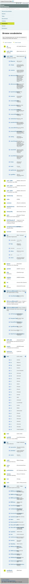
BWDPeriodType (13, 494)
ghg (8, 272)
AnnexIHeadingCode (13, 295)
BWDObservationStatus (13, 491)
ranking (12, 136)
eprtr (8, 215)
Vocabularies (4, 23)
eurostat (9, 231)
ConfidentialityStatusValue (13, 508)
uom (8, 482)
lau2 (8, 433)
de (11, 373)
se (11, 421)
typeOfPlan (13, 174)
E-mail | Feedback (5, 579)
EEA (7, 1)
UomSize (12, 540)
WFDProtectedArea (13, 550)
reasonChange (13, 141)
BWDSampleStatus (13, 497)
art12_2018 (10, 56)
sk (11, 426)
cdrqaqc (12, 64)
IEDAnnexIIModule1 (11, 291)
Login (18, 3)
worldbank (9, 570)
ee (11, 378)
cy (11, 367)
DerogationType (13, 318)
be (11, 362)
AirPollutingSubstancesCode (13, 313)
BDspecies (13, 61)
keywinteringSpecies (13, 91)
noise (8, 465)
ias (7, 282)
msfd (8, 460)
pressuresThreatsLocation (13, 131)
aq (7, 46)
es (11, 384)
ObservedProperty (13, 524)
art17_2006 (10, 180)
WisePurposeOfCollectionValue (13, 564)
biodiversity (10, 195)
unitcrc (12, 257)
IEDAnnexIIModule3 (11, 301)
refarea (12, 251)
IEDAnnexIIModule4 (11, 307)
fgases (8, 263)
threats (12, 162)
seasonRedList (13, 155)
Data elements (5, 18)
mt (11, 408)
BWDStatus (13, 502)
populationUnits (13, 122)
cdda (8, 199)
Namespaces (4, 28)
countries (13, 70)
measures (13, 96)
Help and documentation (7, 11)
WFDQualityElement (13, 554)
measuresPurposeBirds (13, 109)
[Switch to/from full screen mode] (20, 3)
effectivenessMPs (13, 75)
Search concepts (18, 42)
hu (11, 392)
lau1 (8, 356)
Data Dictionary (12, 8)
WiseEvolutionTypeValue (13, 560)
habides (9, 277)
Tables (3, 16)
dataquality (10, 211)
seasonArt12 (13, 149)
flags (12, 243)
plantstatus (13, 450)
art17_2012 (10, 185)
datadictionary (10, 206)
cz (11, 370)
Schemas (4, 21)
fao (7, 235)
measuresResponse (13, 114)
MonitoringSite (13, 522)
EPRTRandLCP (11, 220)
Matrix (12, 519)
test (8, 479)
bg (11, 365)
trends (12, 166)
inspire (8, 346)
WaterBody (13, 543)
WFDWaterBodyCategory (13, 557)
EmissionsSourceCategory (13, 513)
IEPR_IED (9, 340)
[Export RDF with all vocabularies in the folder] (25, 58)
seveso (9, 474)
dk (11, 375)
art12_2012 (10, 51)
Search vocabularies (8, 42)
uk (11, 429)
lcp (7, 442)
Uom (12, 534)
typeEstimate (13, 170)
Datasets (3, 13)
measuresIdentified (13, 100)
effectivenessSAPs (13, 84)
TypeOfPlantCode (13, 326)
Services (3, 25)
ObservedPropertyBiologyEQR (13, 527)
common (9, 203)
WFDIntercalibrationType (13, 546)
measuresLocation (13, 105)
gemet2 (9, 268)
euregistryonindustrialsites (11, 226)
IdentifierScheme (13, 516)
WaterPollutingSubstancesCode (13, 333)
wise (8, 486)
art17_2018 (10, 190)
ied (7, 286)
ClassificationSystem (13, 505)
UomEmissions (13, 537)
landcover (9, 351)
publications (10, 470)
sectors (12, 455)
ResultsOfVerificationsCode (13, 322)
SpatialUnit (13, 531)
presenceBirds (13, 127)
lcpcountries (13, 447)
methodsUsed (13, 118)
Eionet (7, 8)
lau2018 (9, 437)
